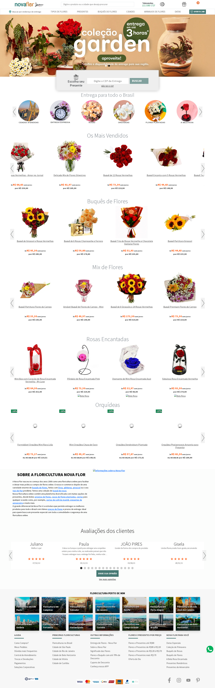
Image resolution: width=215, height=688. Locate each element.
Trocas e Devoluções (23, 659)
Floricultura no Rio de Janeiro (106, 608)
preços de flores (55, 509)
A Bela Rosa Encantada (176, 659)
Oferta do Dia (134, 659)
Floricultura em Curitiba (104, 626)
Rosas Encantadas (107, 339)
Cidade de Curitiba (60, 663)
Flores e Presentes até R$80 (141, 643)
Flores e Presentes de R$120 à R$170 (145, 651)
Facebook (169, 680)
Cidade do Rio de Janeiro (63, 651)
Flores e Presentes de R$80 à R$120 (144, 647)
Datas (178, 11)
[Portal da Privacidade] (31, 678)
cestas (80, 497)
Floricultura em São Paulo (26, 608)
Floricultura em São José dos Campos (187, 608)
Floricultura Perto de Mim (107, 593)
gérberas (68, 487)
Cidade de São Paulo (61, 647)
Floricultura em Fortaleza (51, 626)
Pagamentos (20, 663)
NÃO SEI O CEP (107, 86)
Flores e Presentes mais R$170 (142, 655)
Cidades (130, 11)
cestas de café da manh (57, 500)
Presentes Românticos (176, 663)
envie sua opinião (107, 573)
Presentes (82, 11)
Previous (15, 112)
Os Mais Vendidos (107, 135)
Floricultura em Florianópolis (77, 626)
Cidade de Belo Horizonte (64, 655)
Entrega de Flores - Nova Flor (103, 643)
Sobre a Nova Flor (98, 647)
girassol (76, 487)
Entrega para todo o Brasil (107, 95)
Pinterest (198, 680)
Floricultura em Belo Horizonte (187, 626)
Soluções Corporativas (24, 667)
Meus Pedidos (20, 647)
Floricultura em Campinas (51, 608)
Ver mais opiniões (107, 579)
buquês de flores (39, 487)
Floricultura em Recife (131, 608)
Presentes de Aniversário (177, 667)
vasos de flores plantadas (64, 497)
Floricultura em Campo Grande (131, 626)
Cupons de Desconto (100, 662)
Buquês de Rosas (174, 651)
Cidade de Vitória (60, 659)
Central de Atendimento (25, 655)
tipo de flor (18, 490)
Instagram (179, 680)
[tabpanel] (107, 46)
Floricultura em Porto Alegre (158, 608)
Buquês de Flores (107, 11)
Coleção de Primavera (176, 647)
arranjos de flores (43, 497)
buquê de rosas (60, 490)
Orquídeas (107, 404)
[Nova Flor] (29, 4)
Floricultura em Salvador (77, 608)
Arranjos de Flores (154, 11)
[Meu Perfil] (173, 4)
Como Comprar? (21, 643)
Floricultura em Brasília (158, 626)
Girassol (84, 329)
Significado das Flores (100, 651)
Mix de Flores (107, 267)
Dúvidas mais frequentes (25, 651)
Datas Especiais (173, 643)
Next (200, 112)
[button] (162, 4)
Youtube (188, 680)
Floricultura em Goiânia (24, 626)
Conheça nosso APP (99, 666)
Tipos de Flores (59, 11)
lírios (60, 487)
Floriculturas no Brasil (62, 643)
